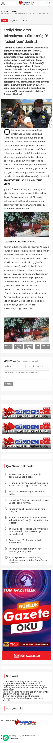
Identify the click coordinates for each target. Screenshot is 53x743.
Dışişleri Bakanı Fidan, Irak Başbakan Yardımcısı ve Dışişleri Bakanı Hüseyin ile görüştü (22, 698)
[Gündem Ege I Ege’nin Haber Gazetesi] (26, 4)
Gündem (8, 345)
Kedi (37, 345)
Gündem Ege (18, 346)
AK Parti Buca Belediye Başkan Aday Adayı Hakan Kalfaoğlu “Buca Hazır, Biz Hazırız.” (26, 520)
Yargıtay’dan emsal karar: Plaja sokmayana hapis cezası (23, 475)
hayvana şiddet (29, 346)
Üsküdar (45, 345)
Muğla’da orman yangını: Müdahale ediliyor (25, 493)
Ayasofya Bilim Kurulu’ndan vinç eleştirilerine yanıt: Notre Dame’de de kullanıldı (26, 559)
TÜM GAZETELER (30, 656)
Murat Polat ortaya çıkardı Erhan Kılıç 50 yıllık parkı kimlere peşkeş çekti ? (25, 692)
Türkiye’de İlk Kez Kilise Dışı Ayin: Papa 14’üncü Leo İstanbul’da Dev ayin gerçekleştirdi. (26, 531)
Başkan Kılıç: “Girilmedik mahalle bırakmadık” (23, 541)
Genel (4, 20)
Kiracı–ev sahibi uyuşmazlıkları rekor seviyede (25, 510)
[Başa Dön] (48, 738)
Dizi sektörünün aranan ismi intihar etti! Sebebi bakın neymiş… (27, 501)
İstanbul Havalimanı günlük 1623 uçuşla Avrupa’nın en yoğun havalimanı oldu (26, 484)
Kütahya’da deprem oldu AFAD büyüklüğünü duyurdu (23, 550)
